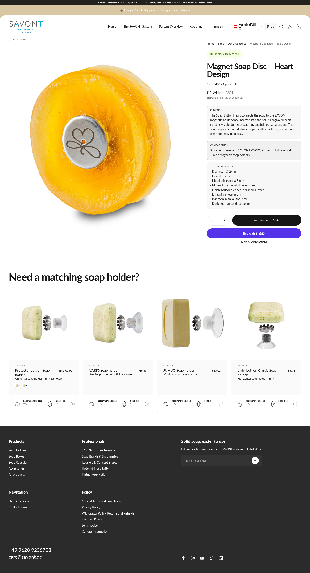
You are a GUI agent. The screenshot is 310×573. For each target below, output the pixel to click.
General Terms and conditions (101, 501)
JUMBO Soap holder (178, 370)
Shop (270, 26)
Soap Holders (18, 450)
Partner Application (94, 474)
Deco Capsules (237, 43)
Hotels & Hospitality (95, 468)
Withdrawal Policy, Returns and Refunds (108, 513)
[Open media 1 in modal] (100, 139)
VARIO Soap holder (104, 370)
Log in (184, 2)
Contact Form (18, 507)
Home (210, 43)
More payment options (254, 241)
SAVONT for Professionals (99, 450)
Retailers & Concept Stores (99, 462)
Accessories (16, 468)
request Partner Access (201, 2)
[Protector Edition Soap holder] (44, 325)
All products (17, 474)
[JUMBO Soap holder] (192, 325)
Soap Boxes (16, 456)
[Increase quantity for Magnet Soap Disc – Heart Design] (225, 220)
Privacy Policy (91, 507)
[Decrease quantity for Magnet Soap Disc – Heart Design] (211, 220)
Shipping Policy (92, 519)
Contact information (95, 531)
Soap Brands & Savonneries (100, 456)
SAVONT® (20, 366)
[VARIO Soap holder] (118, 325)
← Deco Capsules (18, 39)
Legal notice (90, 525)
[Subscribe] (255, 460)
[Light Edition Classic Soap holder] (266, 325)
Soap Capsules (18, 462)
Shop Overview (19, 501)
